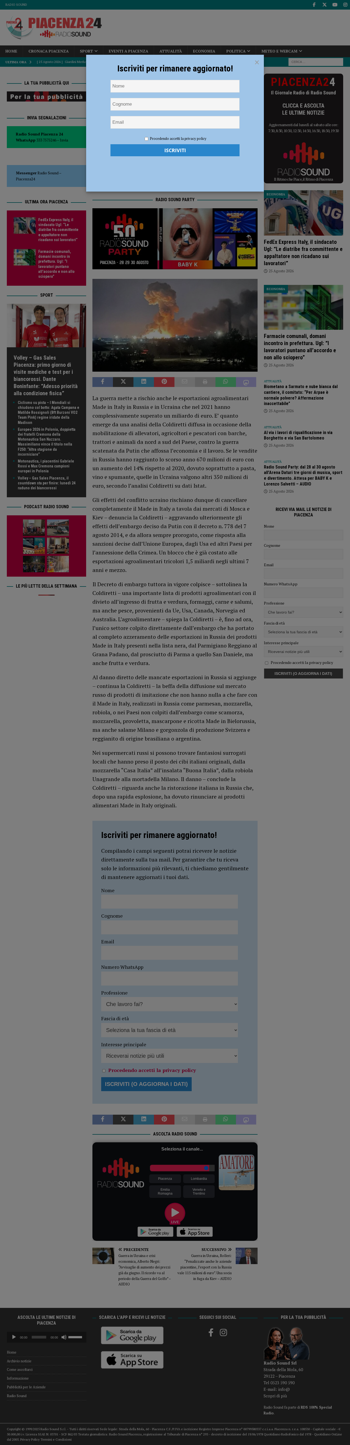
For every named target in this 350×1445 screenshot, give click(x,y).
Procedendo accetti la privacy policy (178, 138)
